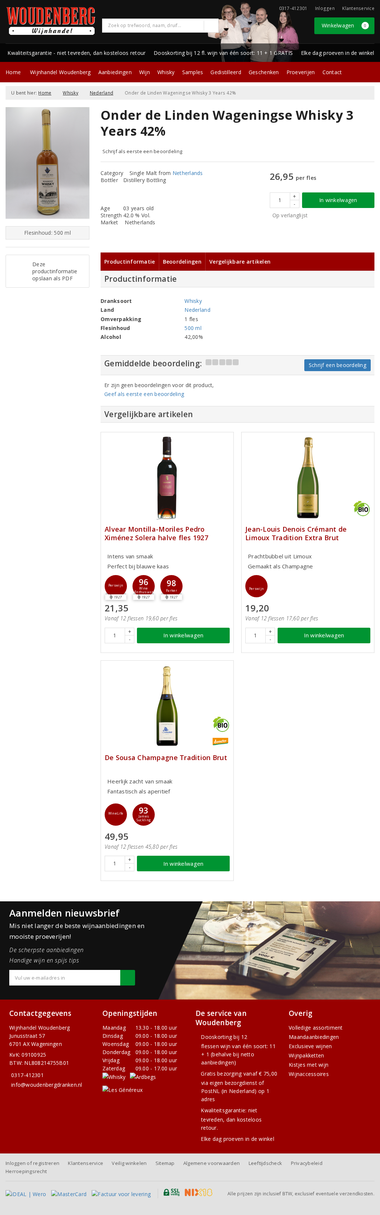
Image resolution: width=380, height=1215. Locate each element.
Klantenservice (358, 8)
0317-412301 (27, 1075)
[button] (116, 586)
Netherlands (188, 172)
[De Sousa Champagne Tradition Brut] (167, 706)
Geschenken (264, 72)
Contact (332, 72)
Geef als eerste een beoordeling (144, 393)
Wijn (144, 72)
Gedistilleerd (225, 72)
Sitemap (165, 1163)
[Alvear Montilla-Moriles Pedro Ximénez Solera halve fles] (167, 477)
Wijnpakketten (306, 1055)
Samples (192, 72)
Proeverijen (300, 72)
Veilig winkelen (129, 1163)
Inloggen (325, 8)
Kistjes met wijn (308, 1064)
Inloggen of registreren (32, 1163)
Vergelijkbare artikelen (240, 261)
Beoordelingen (182, 261)
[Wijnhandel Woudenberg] (51, 21)
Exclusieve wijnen (310, 1046)
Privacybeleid (306, 1163)
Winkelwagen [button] (344, 25)
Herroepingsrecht (26, 1171)
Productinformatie (129, 261)
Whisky (166, 72)
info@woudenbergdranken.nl (46, 1084)
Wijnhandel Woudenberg (60, 72)
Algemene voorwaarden (211, 1163)
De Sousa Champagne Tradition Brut (166, 757)
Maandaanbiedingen (314, 1036)
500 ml (193, 327)
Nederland (101, 93)
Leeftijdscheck (265, 1163)
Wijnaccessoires (309, 1073)
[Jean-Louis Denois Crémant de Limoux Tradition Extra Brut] (308, 477)
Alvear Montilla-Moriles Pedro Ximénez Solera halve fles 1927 (156, 533)
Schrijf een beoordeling (337, 365)
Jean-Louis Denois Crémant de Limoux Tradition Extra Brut (296, 533)
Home (13, 72)
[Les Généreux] (122, 1089)
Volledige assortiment (316, 1027)
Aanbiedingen (115, 72)
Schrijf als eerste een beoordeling (142, 151)
